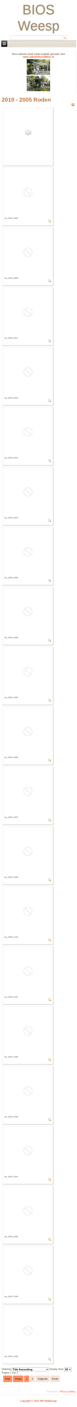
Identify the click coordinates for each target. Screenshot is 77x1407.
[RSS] (72, 105)
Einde (55, 1378)
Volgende (42, 1378)
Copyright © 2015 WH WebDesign (38, 1401)
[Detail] (49, 221)
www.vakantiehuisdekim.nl (38, 56)
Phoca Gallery (67, 1391)
